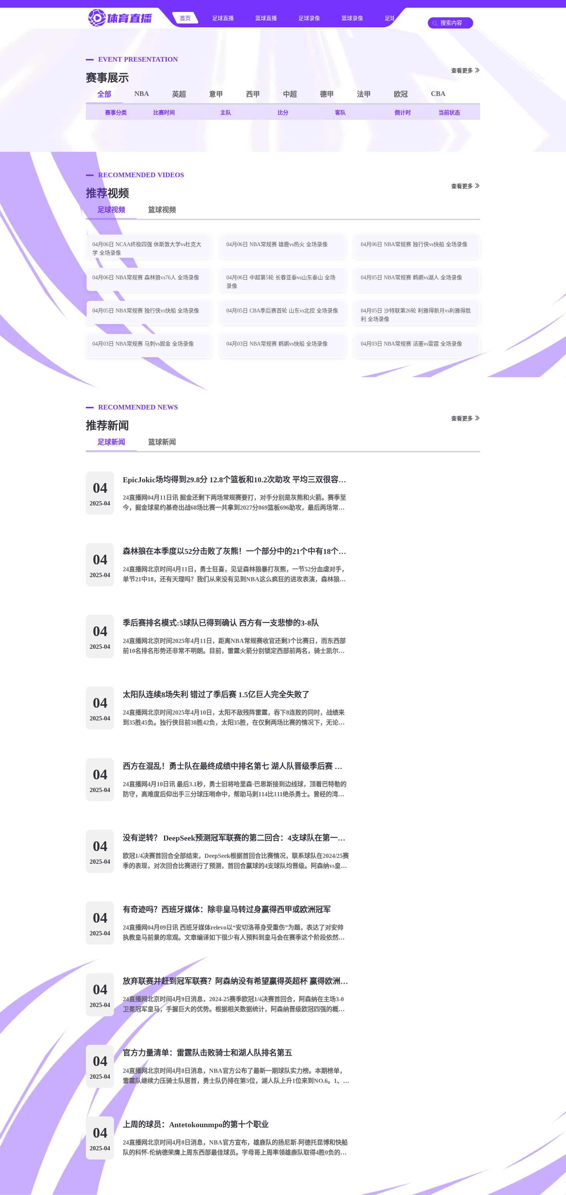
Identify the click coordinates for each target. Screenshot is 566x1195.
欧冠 (401, 94)
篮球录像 (352, 18)
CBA (438, 93)
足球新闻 (111, 442)
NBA (141, 93)
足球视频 (111, 210)
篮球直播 (266, 18)
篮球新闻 (162, 442)
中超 (290, 94)
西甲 (253, 94)
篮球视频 (162, 210)
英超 (179, 94)
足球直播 (223, 18)
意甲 (216, 94)
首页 (185, 18)
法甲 (364, 94)
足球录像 (309, 18)
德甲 (327, 94)
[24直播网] (120, 25)
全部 (104, 94)
